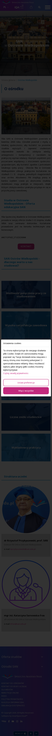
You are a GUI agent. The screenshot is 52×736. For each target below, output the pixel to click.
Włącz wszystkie (26, 390)
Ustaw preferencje (26, 382)
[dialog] (26, 368)
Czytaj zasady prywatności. (16, 373)
